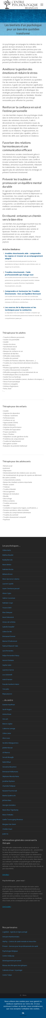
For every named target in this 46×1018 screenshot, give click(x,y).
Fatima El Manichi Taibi (10, 646)
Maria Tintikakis (7, 815)
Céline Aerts (6, 550)
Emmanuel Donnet (8, 636)
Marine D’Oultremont (9, 641)
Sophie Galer (6, 665)
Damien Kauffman (8, 705)
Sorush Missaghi (8, 757)
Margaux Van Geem (9, 824)
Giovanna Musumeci (9, 767)
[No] (43, 1008)
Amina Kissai (6, 714)
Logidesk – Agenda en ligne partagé (14, 932)
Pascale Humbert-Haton (10, 684)
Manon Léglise (7, 724)
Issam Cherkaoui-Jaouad (10, 588)
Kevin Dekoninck (8, 617)
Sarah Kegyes (7, 709)
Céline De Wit (7, 632)
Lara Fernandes (7, 651)
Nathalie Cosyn (7, 603)
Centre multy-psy (8, 956)
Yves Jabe (5, 689)
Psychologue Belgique (10, 951)
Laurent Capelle (7, 584)
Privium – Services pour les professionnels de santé (20, 946)
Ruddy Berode (7, 560)
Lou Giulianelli (7, 675)
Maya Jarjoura (7, 694)
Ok (23, 1013)
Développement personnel (11, 961)
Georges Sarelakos (9, 805)
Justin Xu (5, 834)
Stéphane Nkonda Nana (10, 776)
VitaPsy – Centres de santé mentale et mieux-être (19, 941)
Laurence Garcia (8, 670)
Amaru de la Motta (8, 622)
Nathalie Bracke (7, 569)
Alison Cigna (6, 593)
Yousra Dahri (7, 608)
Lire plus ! (5, 875)
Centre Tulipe (7, 975)
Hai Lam (5, 719)
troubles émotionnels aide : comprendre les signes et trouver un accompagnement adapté (24, 256)
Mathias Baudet (7, 555)
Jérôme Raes (6, 800)
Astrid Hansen (7, 679)
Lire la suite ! (6, 907)
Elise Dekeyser (7, 612)
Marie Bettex (6, 565)
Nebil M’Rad (6, 762)
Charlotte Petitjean (8, 786)
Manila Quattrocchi (9, 796)
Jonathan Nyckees (8, 781)
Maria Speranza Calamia (10, 579)
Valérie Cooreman (8, 598)
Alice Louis (6, 738)
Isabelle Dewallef (8, 627)
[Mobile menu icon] (42, 4)
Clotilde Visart (7, 829)
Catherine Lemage (8, 729)
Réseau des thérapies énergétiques (14, 965)
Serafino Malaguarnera (10, 743)
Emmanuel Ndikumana (10, 772)
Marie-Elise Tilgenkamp (10, 810)
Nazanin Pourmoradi (9, 791)
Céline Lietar (6, 733)
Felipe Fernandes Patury (10, 655)
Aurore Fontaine (8, 660)
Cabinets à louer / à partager (12, 970)
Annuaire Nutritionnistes (10, 937)
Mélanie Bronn (7, 574)
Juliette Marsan (7, 748)
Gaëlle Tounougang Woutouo (12, 819)
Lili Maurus (6, 752)
